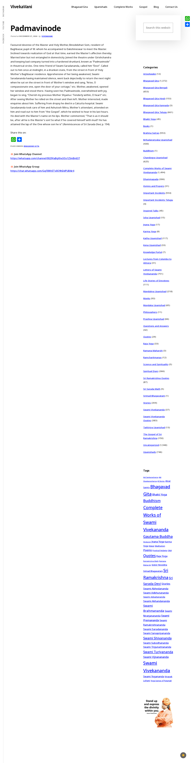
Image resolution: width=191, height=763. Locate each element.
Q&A (170, 550)
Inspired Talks (150, 210)
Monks (146, 298)
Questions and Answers (156, 325)
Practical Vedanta (160, 550)
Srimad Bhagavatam (154, 395)
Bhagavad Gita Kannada (156, 105)
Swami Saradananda (155, 629)
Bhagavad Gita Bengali (155, 87)
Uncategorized (151, 444)
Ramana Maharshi (153, 350)
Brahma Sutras (151, 132)
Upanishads (149, 451)
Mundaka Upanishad (154, 305)
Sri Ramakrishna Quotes (156, 378)
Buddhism (148, 150)
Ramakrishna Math (151, 561)
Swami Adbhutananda (156, 592)
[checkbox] (183, 755)
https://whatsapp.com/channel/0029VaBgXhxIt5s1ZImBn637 (45, 158)
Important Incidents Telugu (158, 199)
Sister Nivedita (159, 564)
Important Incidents (154, 192)
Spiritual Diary (150, 371)
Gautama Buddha (158, 536)
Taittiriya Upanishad (154, 427)
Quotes (147, 336)
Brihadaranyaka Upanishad (157, 139)
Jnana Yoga (149, 224)
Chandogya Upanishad (155, 157)
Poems (147, 550)
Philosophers (150, 312)
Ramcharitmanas (152, 357)
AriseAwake (149, 73)
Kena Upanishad (152, 245)
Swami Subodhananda (156, 643)
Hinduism (147, 542)
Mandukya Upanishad (154, 291)
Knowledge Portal (152, 252)
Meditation (160, 546)
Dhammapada (150, 179)
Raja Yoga (148, 343)
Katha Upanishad (152, 238)
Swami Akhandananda (156, 601)
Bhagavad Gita (31, 146)
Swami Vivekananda (154, 409)
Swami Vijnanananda (156, 657)
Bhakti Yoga (149, 119)
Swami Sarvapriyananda (156, 633)
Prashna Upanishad (153, 318)
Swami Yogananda (153, 676)
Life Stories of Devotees (156, 280)
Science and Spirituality (155, 364)
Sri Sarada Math (151, 388)
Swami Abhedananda (155, 588)
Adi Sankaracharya (150, 477)
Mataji (151, 546)
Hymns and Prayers (153, 186)
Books (146, 126)
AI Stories (161, 481)
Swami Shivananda (157, 638)
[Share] (187, 24)
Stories (147, 402)
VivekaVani (21, 6)
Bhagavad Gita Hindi (154, 98)
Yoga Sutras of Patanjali (161, 680)
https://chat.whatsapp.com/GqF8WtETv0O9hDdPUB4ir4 (42, 170)
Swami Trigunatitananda (157, 647)
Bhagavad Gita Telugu (155, 112)
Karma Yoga (149, 231)
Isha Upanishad (151, 217)
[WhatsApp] (187, 18)
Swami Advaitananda (154, 596)
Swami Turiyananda (158, 652)
